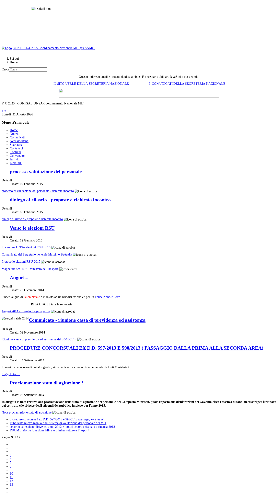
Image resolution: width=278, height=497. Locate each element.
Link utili (16, 163)
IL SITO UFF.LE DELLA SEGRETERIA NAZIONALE (91, 83)
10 (11, 473)
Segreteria (16, 144)
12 (11, 481)
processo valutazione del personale (46, 171)
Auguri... (19, 277)
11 (11, 477)
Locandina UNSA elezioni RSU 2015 (26, 247)
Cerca (5, 69)
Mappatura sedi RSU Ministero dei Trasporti (30, 269)
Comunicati (17, 137)
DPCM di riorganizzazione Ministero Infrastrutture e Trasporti (49, 430)
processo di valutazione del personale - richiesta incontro (38, 191)
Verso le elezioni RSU (32, 228)
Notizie (14, 133)
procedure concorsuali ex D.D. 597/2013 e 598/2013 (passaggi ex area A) (57, 419)
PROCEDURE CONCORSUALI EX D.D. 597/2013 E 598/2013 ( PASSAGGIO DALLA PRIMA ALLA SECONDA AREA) (136, 348)
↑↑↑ (4, 110)
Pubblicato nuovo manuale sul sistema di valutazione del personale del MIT (58, 423)
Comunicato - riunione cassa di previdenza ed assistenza (87, 320)
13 (11, 484)
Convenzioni (18, 155)
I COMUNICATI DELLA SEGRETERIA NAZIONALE (187, 83)
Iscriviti (14, 159)
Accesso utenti (19, 141)
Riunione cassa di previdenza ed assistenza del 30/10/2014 (39, 339)
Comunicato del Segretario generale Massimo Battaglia (37, 254)
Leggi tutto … (11, 374)
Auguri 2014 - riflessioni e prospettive (26, 311)
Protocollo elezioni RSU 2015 (21, 261)
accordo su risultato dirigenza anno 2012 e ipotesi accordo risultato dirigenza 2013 (62, 426)
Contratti (15, 152)
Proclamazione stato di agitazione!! (46, 382)
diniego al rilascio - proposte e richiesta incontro (60, 199)
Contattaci (16, 148)
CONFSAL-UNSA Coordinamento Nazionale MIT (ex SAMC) (54, 48)
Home (14, 130)
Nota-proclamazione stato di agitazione (26, 412)
